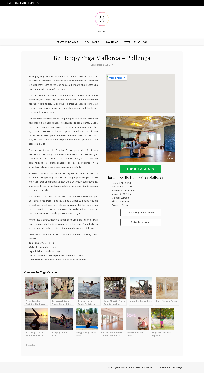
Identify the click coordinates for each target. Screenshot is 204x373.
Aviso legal (178, 367)
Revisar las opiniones (141, 222)
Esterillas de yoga (135, 42)
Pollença (107, 65)
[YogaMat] (102, 19)
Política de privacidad (143, 367)
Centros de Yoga (67, 42)
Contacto (128, 367)
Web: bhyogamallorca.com (141, 212)
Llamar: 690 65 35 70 (140, 168)
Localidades (20, 3)
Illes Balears (31, 345)
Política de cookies (163, 367)
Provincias (34, 3)
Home (8, 3)
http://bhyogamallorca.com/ (43, 204)
